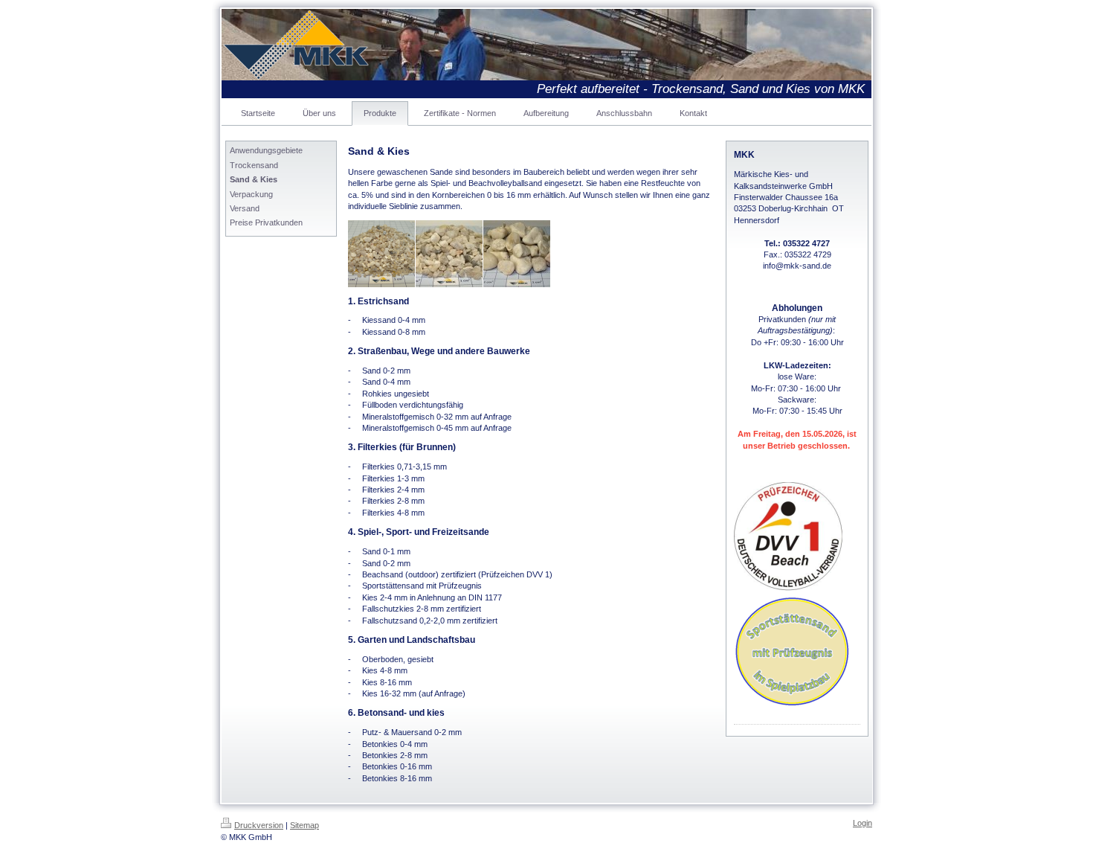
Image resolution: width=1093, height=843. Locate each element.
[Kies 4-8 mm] (449, 253)
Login (862, 822)
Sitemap (304, 825)
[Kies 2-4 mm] (381, 253)
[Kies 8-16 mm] (516, 253)
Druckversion (258, 825)
